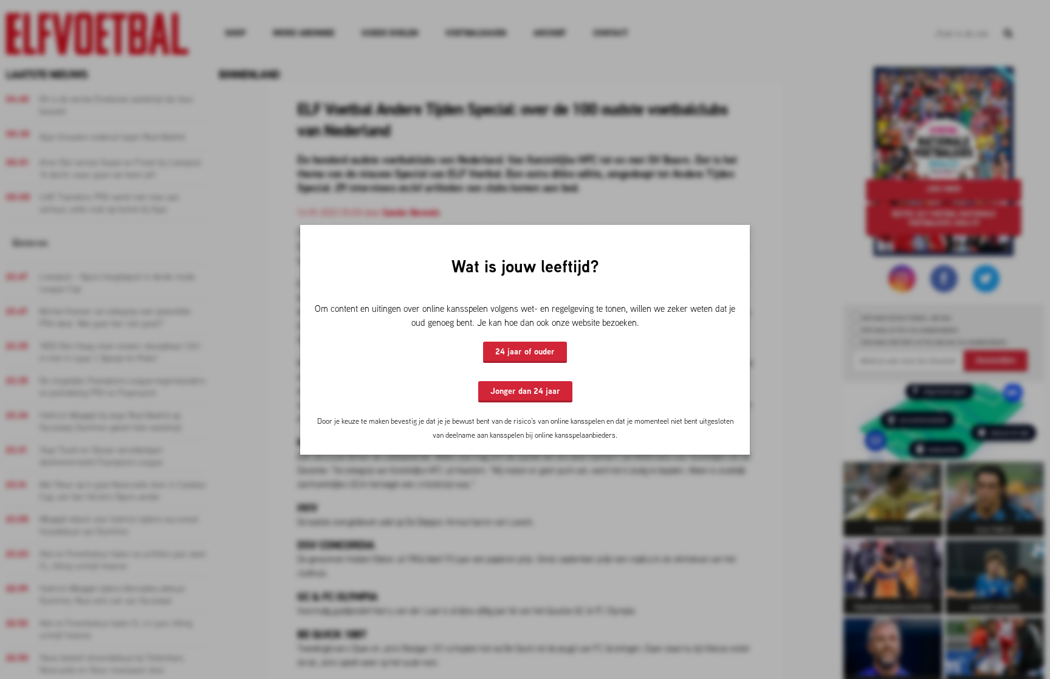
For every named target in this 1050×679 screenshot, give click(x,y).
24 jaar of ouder (525, 351)
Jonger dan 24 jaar (525, 391)
